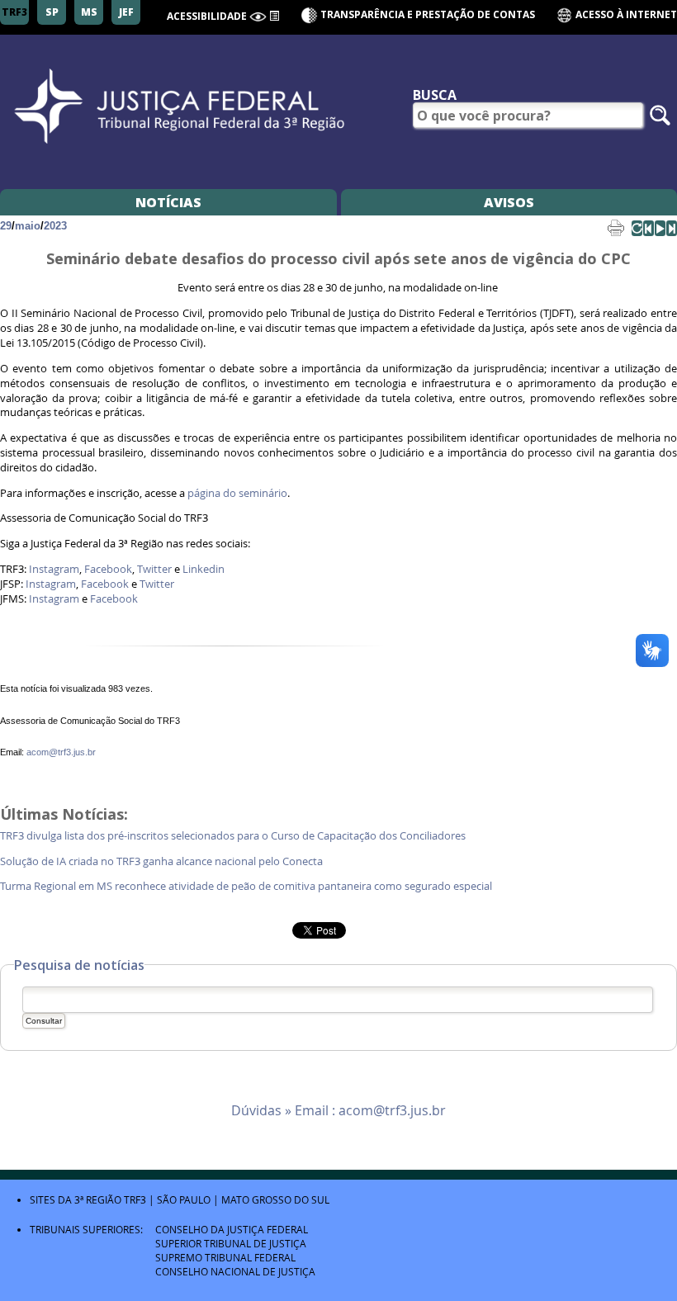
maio (27, 226)
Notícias (168, 202)
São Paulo (184, 1199)
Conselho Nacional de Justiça (235, 1271)
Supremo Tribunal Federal (225, 1257)
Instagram (54, 569)
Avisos (509, 202)
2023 (55, 226)
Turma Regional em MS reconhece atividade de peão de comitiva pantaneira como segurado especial (247, 886)
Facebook (108, 569)
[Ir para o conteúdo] (274, 15)
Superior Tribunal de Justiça (230, 1243)
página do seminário (237, 493)
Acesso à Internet (625, 14)
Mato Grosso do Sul (275, 1199)
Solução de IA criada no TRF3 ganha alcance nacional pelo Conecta (162, 861)
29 (6, 226)
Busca (435, 95)
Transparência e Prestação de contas (427, 14)
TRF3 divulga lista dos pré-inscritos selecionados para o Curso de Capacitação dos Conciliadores (234, 836)
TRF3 (135, 1199)
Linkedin (203, 569)
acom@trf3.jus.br (61, 752)
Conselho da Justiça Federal (231, 1229)
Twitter (154, 569)
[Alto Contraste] (258, 17)
